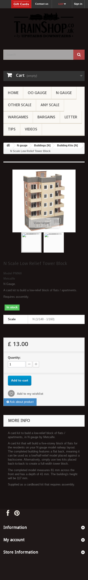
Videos (31, 129)
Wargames (18, 117)
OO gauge (37, 92)
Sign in (78, 3)
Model (7, 273)
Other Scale (19, 104)
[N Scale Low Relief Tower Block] (31, 242)
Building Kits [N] (67, 145)
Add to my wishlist (29, 393)
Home (13, 92)
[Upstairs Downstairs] (44, 25)
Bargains (46, 117)
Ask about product (21, 402)
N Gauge (64, 92)
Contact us (41, 3)
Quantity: (14, 357)
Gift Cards (21, 4)
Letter (71, 117)
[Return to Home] (8, 145)
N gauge (22, 145)
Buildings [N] (42, 145)
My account (14, 539)
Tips (12, 129)
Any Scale (50, 104)
